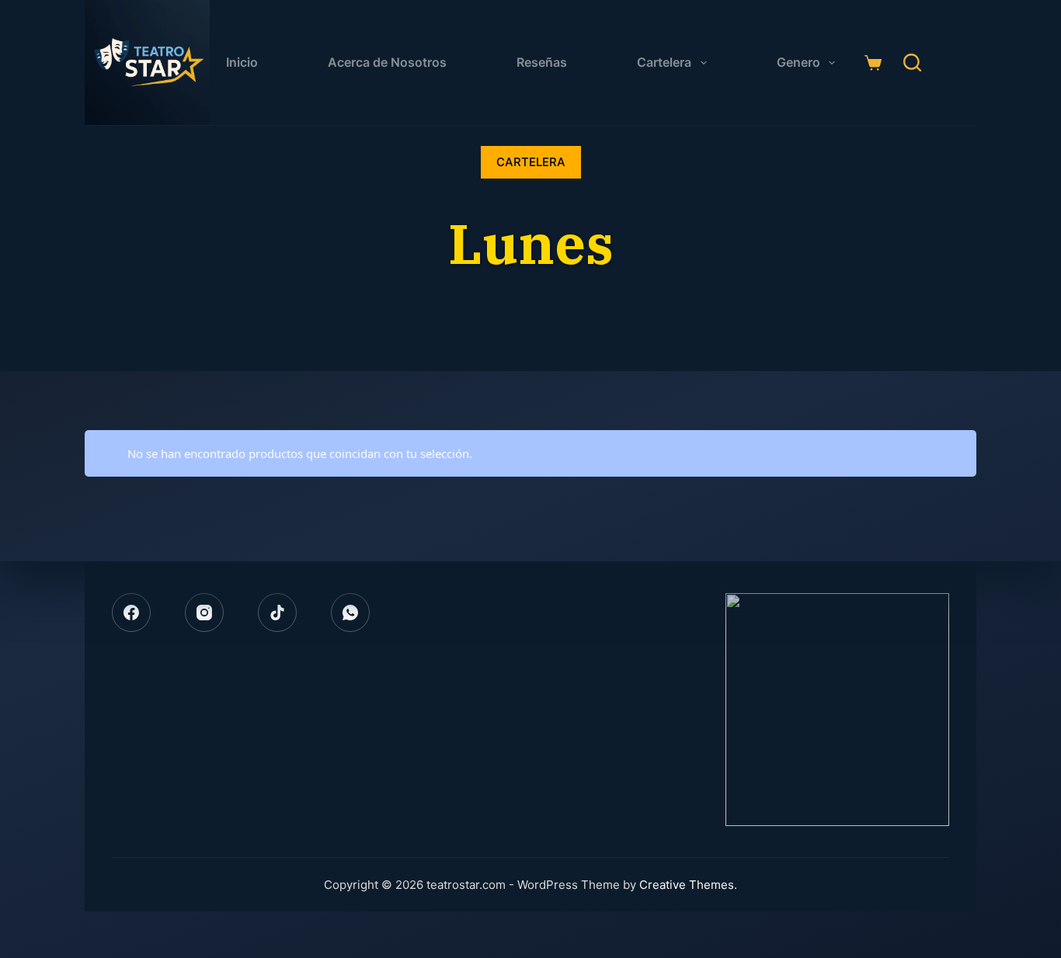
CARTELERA (530, 161)
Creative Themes (686, 884)
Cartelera (664, 62)
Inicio (242, 62)
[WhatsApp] (350, 612)
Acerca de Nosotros (387, 62)
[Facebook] (131, 612)
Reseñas (542, 62)
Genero (798, 62)
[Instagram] (204, 612)
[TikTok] (277, 612)
